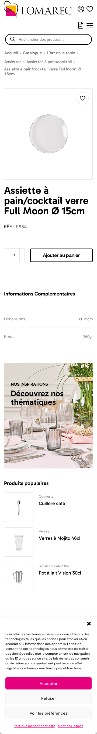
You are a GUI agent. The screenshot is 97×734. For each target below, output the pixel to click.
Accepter (48, 683)
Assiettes (12, 61)
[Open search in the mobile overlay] (48, 39)
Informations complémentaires (39, 294)
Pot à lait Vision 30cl (60, 573)
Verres (44, 531)
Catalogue (32, 53)
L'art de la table (61, 53)
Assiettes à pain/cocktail (49, 61)
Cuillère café (52, 503)
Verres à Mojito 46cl (59, 538)
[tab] (43, 296)
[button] (89, 623)
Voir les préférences (49, 713)
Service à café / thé (54, 566)
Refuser (48, 698)
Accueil (11, 53)
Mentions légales (70, 726)
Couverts (46, 496)
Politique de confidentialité (34, 726)
